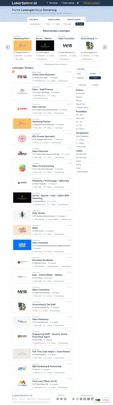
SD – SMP (79, 115)
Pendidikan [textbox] (93, 73)
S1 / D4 (78, 125)
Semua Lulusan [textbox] (74, 19)
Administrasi (80, 93)
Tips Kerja (53, 3)
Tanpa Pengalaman (35, 24)
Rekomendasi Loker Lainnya (55, 64)
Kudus (78, 168)
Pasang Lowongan (92, 3)
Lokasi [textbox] (79, 73)
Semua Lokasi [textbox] (54, 19)
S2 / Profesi (80, 129)
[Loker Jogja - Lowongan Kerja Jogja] (65, 399)
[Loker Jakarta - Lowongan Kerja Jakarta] (57, 399)
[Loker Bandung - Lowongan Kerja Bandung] (61, 399)
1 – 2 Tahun (47, 24)
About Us (14, 399)
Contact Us (22, 399)
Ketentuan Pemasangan (44, 399)
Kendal (78, 164)
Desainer (79, 97)
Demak (78, 161)
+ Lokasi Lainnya (82, 171)
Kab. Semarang (81, 157)
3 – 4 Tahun (57, 24)
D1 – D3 (79, 122)
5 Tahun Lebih (67, 24)
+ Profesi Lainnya (82, 107)
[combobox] (56, 19)
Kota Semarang (81, 154)
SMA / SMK (80, 118)
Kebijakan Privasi (31, 399)
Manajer (79, 100)
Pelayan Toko (80, 104)
